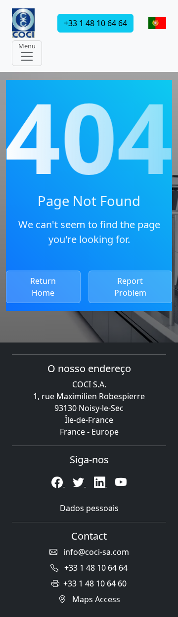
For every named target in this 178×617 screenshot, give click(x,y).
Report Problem (130, 286)
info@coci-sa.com (95, 552)
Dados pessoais (89, 508)
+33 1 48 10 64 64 (95, 23)
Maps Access (95, 599)
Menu (27, 45)
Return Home (43, 286)
